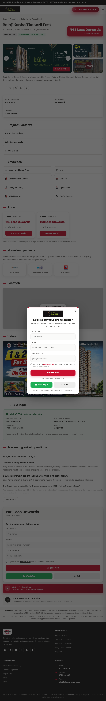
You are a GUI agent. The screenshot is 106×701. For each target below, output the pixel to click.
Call (66, 385)
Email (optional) (38, 353)
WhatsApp (43, 385)
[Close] (75, 311)
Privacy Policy (48, 364)
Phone (33, 342)
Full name (35, 331)
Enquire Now (53, 373)
